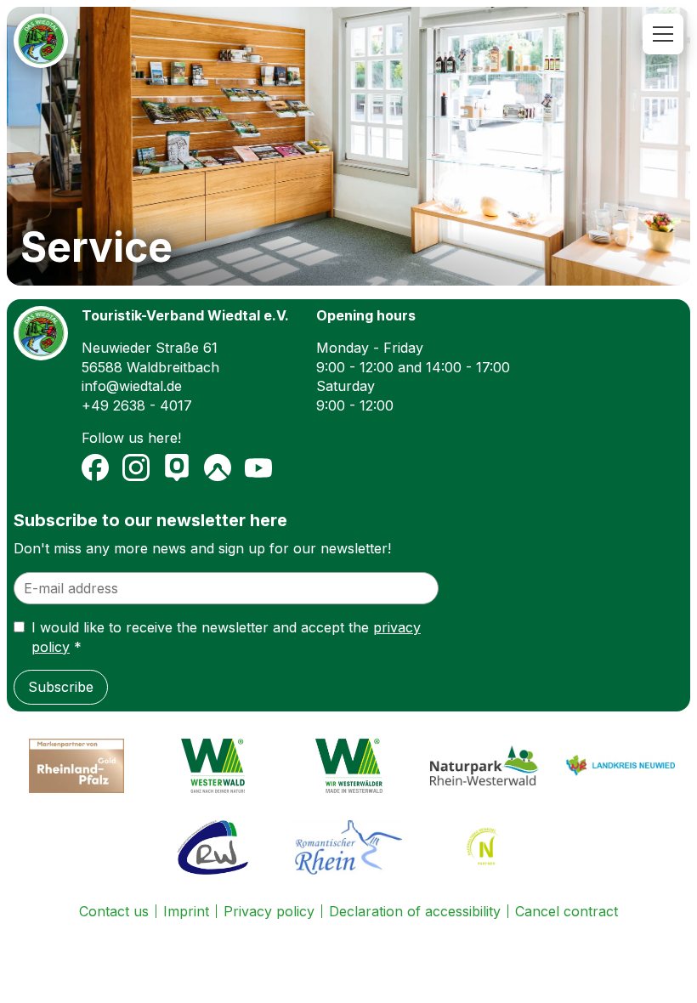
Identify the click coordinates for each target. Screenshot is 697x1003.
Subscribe (61, 686)
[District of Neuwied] (620, 766)
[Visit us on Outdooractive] (176, 467)
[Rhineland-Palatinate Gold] (76, 766)
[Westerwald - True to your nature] (212, 766)
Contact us (114, 911)
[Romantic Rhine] (348, 847)
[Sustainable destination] (484, 847)
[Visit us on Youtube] (258, 467)
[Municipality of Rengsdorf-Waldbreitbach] (212, 847)
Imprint (186, 911)
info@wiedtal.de (132, 385)
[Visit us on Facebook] (95, 467)
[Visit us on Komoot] (217, 467)
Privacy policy (269, 911)
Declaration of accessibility (415, 911)
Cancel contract (566, 911)
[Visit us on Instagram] (136, 467)
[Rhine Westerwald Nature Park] (484, 766)
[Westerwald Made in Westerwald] (348, 766)
